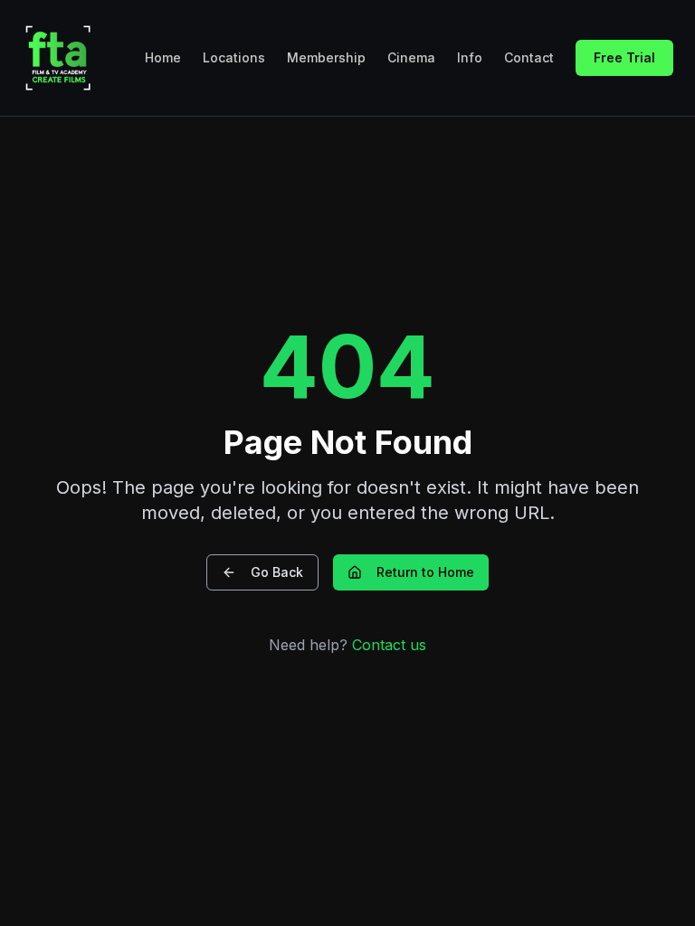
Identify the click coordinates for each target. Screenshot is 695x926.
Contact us (389, 645)
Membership (326, 57)
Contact (529, 57)
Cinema (411, 57)
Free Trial (624, 57)
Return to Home (425, 572)
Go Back (277, 572)
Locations (234, 57)
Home (163, 57)
